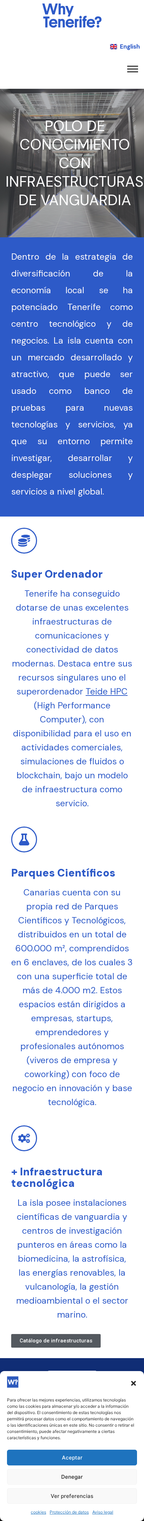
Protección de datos (69, 1512)
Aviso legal (102, 1512)
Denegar (72, 1476)
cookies (38, 1512)
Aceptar (72, 1457)
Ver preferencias (72, 1496)
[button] (133, 1383)
